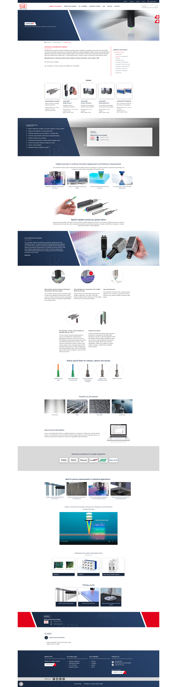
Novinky (93, 661)
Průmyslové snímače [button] (70, 6)
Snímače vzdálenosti (74, 661)
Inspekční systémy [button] (94, 6)
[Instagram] (64, 679)
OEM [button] (104, 6)
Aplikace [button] (109, 6)
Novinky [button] (125, 1)
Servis (93, 667)
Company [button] (131, 1)
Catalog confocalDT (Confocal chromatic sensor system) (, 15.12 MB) (59, 643)
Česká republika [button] (152, 1)
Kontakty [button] (117, 6)
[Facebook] (54, 679)
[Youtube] (57, 679)
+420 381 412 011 (104, 137)
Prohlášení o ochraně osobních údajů (93, 684)
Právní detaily (77, 684)
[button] (21, 684)
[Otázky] (156, 6)
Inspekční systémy (73, 667)
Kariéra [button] (137, 1)
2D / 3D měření (73, 665)
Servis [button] (143, 1)
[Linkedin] (60, 679)
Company (93, 663)
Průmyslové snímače (74, 663)
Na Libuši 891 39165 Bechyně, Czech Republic (123, 662)
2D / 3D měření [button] (83, 6)
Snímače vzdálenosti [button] (55, 6)
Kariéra (93, 665)
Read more (27, 255)
